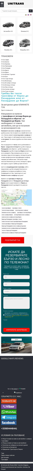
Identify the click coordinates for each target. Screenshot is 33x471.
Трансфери (4, 459)
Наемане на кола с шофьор (9, 212)
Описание (6, 295)
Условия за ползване (8, 311)
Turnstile (5, 319)
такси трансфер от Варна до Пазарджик (12, 223)
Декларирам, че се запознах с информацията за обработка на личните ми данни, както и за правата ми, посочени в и (17, 315)
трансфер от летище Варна (24, 212)
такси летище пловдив (8, 210)
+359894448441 (9, 428)
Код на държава (7, 281)
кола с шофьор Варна (7, 214)
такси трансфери (6, 208)
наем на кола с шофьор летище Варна (11, 217)
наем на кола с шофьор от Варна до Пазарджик (14, 232)
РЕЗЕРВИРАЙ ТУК (12, 240)
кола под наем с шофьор (21, 210)
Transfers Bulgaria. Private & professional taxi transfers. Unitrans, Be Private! (15, 467)
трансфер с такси (16, 208)
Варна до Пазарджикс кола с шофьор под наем (14, 226)
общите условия (16, 315)
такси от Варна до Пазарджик (9, 230)
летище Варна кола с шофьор (21, 214)
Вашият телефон (7, 288)
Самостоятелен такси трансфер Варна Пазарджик (15, 221)
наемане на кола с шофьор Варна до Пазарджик (14, 228)
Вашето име (6, 273)
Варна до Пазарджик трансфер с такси (12, 219)
